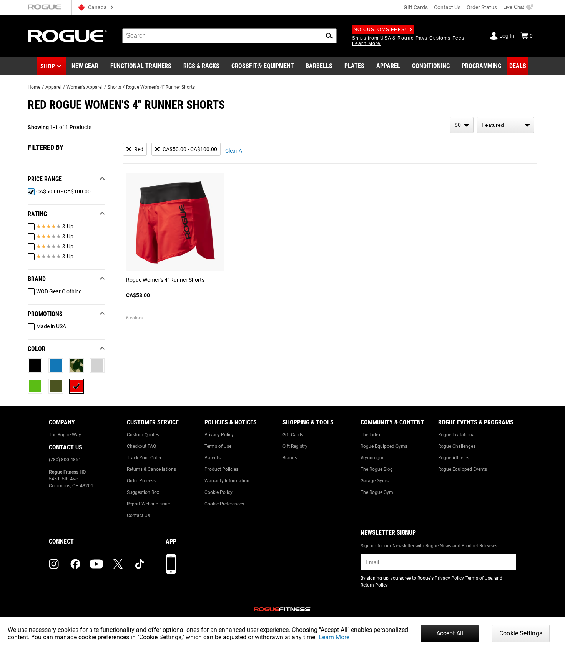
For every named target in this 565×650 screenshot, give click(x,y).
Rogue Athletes (453, 457)
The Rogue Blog (377, 469)
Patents (212, 457)
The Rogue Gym (377, 492)
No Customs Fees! (380, 29)
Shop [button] (47, 66)
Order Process (141, 481)
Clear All (234, 151)
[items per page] (462, 125)
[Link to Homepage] (67, 36)
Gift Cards (416, 7)
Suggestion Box (143, 492)
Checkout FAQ (141, 446)
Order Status (482, 7)
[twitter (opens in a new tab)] (118, 564)
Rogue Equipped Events (462, 469)
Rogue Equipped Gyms (384, 446)
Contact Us (447, 7)
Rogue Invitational (457, 434)
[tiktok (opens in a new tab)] (139, 564)
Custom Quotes (143, 434)
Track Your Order (144, 457)
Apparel (53, 87)
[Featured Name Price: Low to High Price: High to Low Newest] (505, 125)
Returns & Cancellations (151, 469)
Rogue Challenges (456, 446)
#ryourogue (372, 457)
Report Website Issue (148, 504)
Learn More (334, 637)
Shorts (114, 87)
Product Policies (221, 469)
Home (34, 87)
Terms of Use (217, 446)
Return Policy (374, 585)
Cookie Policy (218, 492)
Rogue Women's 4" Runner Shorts (160, 87)
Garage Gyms (375, 481)
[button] (329, 35)
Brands (289, 457)
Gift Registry (294, 446)
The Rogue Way (65, 434)
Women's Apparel (84, 87)
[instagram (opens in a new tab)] (53, 564)
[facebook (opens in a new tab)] (75, 564)
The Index (371, 434)
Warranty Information (226, 481)
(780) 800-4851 (65, 459)
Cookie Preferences (224, 504)
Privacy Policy (219, 434)
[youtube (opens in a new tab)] (96, 564)
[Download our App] (171, 564)
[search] (229, 35)
